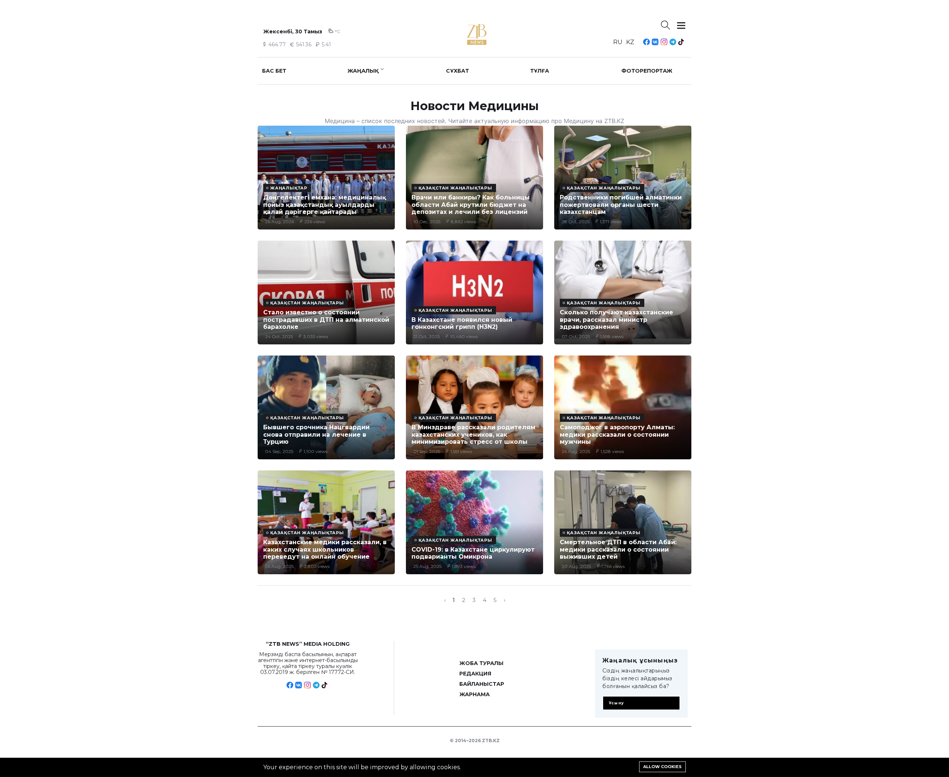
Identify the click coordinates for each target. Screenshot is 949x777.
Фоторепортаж (646, 70)
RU (617, 42)
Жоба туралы (481, 663)
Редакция (475, 674)
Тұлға (539, 70)
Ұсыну (616, 703)
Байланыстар (481, 684)
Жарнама (474, 694)
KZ (630, 42)
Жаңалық (363, 70)
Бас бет (274, 70)
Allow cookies (662, 766)
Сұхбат (457, 70)
